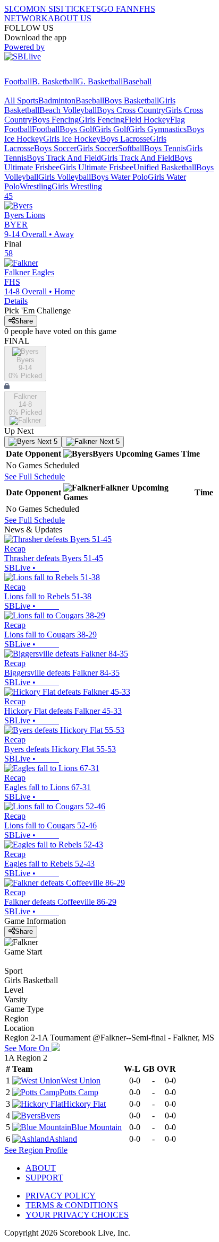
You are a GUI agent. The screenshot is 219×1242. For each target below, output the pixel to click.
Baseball (137, 81)
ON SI (44, 8)
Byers (50, 1115)
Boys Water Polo (119, 176)
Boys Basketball (131, 100)
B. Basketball (54, 81)
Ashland (63, 1138)
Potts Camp (79, 1092)
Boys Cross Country (131, 110)
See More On (28, 1048)
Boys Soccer (55, 148)
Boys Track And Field (64, 157)
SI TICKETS (78, 8)
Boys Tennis (165, 148)
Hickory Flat (84, 1103)
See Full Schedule (34, 476)
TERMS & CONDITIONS (72, 1205)
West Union (80, 1080)
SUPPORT (44, 1177)
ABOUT (41, 1168)
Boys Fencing (55, 119)
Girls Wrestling (77, 186)
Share (24, 321)
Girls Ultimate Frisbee (96, 167)
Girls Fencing (101, 119)
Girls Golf (112, 129)
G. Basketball (100, 81)
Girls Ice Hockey (71, 138)
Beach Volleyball (68, 110)
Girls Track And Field (137, 157)
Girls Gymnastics (158, 129)
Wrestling (36, 186)
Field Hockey (147, 119)
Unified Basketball (164, 167)
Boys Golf (77, 129)
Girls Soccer (97, 148)
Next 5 (46, 441)
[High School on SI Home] (45, 71)
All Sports (21, 100)
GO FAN (117, 8)
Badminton (56, 100)
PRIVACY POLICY (61, 1195)
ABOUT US (69, 18)
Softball (131, 148)
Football (18, 81)
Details (16, 300)
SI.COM (18, 8)
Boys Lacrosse (125, 138)
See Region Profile (36, 1149)
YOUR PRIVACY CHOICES (77, 1214)
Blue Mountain (96, 1127)
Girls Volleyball (64, 176)
